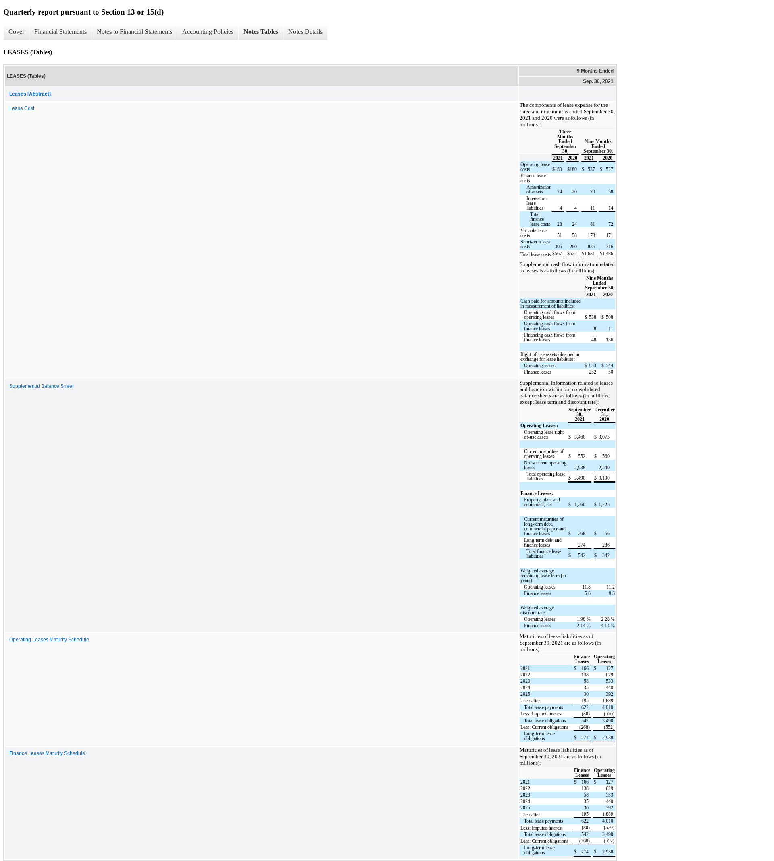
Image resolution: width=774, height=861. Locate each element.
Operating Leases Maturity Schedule (49, 639)
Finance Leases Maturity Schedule (47, 753)
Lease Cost (21, 108)
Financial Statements (60, 31)
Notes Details (305, 31)
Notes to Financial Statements (134, 31)
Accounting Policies (207, 31)
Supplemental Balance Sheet (41, 386)
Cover (16, 31)
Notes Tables (260, 31)
